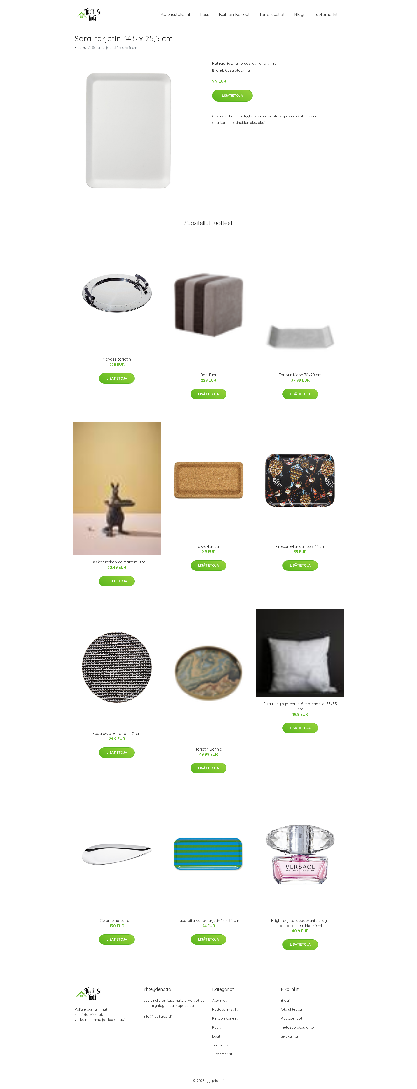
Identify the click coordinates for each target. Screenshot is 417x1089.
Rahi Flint (208, 375)
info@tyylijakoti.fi (157, 1016)
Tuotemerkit (326, 14)
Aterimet (219, 1000)
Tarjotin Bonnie (208, 749)
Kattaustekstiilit (175, 14)
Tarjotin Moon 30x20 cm (300, 375)
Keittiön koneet (234, 14)
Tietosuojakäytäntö (297, 1027)
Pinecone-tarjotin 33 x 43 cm (300, 546)
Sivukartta (289, 1036)
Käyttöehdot (291, 1018)
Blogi (299, 14)
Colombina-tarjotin (117, 920)
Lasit (204, 14)
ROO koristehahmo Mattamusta (117, 562)
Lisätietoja (232, 95)
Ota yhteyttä (291, 1009)
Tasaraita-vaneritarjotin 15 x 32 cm (208, 920)
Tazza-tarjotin (208, 546)
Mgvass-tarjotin (117, 359)
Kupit (216, 1027)
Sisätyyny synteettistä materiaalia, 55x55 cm (300, 706)
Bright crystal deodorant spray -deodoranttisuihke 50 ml (300, 923)
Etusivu (80, 47)
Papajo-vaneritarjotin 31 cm (116, 733)
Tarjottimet (266, 63)
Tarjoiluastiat (272, 14)
